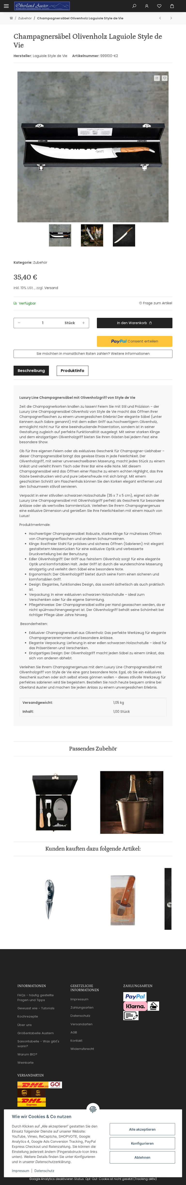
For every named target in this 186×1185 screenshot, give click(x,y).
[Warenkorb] (174, 6)
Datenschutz (44, 1171)
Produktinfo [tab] (72, 370)
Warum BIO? (27, 1054)
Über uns (24, 1025)
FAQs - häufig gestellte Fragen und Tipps (35, 997)
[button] (134, 6)
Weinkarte (25, 1062)
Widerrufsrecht (82, 1049)
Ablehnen (142, 1157)
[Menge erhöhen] (83, 323)
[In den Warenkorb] (17, 69)
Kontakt (76, 1040)
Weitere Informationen (130, 353)
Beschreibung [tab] (31, 370)
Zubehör (40, 262)
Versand (51, 287)
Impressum (20, 1171)
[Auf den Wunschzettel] (165, 78)
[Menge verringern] (19, 323)
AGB (73, 1032)
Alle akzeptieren (142, 1129)
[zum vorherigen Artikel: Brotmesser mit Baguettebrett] (160, 18)
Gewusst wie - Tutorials (35, 1008)
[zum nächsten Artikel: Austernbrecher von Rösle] (171, 18)
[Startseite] (11, 18)
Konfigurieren (142, 1143)
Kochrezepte (27, 1016)
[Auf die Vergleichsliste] (157, 78)
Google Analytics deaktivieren (51, 1179)
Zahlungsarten (81, 1007)
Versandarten (81, 1024)
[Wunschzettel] (159, 6)
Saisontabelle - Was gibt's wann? (38, 1043)
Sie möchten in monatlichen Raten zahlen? (93, 353)
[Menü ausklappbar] (6, 6)
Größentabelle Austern (35, 1033)
